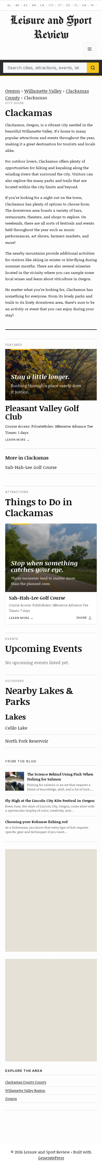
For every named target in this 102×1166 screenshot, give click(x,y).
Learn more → (17, 439)
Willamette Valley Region (25, 1090)
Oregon (12, 91)
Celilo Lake (16, 728)
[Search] (93, 67)
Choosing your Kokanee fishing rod (36, 821)
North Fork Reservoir (26, 741)
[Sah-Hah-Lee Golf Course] (51, 558)
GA (84, 5)
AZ (26, 5)
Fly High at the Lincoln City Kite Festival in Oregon (50, 800)
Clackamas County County (25, 1082)
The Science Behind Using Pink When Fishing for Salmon (60, 776)
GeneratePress (51, 1158)
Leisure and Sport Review (51, 27)
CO (51, 5)
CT (60, 5)
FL (76, 5)
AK (17, 5)
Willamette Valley (42, 91)
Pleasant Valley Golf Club (42, 412)
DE (68, 5)
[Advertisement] (51, 900)
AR (34, 5)
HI (92, 5)
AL (9, 5)
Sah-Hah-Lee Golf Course (31, 467)
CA (42, 5)
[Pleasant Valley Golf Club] (51, 374)
